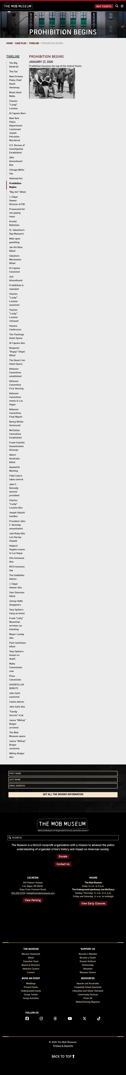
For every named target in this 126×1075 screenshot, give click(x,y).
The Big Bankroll (13, 64)
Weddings (31, 983)
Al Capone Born (17, 113)
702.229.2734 (18, 893)
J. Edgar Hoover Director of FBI (17, 200)
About (31, 957)
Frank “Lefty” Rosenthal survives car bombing (16, 624)
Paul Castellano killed (17, 644)
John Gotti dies (17, 706)
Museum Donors (88, 972)
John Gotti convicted (14, 695)
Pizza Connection (15, 677)
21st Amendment (16, 278)
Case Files (20, 43)
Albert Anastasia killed (14, 458)
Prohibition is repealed (16, 287)
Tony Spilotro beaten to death (16, 655)
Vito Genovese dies (16, 559)
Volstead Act (16, 178)
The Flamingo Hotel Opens (16, 336)
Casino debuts (16, 701)
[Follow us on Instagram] (41, 1018)
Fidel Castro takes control (16, 477)
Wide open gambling (14, 240)
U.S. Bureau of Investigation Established (17, 149)
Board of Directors (31, 965)
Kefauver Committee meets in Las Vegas (16, 399)
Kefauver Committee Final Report (15, 413)
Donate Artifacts (88, 961)
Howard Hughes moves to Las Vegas (17, 549)
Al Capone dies (17, 343)
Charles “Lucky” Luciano (13, 104)
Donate (63, 856)
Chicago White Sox (16, 171)
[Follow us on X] (84, 1018)
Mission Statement (31, 953)
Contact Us (63, 864)
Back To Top (62, 1056)
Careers (31, 972)
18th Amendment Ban (16, 161)
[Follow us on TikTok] (98, 1018)
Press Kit (87, 998)
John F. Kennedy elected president (14, 490)
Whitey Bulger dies (17, 755)
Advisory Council (31, 968)
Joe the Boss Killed (15, 249)
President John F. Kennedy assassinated (17, 525)
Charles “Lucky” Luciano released (13, 315)
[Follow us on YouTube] (70, 1018)
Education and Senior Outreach (88, 990)
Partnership (88, 965)
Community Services (88, 994)
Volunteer (88, 968)
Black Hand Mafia (15, 94)
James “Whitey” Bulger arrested (17, 724)
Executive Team (31, 961)
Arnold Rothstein (14, 223)
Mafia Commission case (15, 667)
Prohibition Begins (15, 185)
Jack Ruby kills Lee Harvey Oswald (17, 537)
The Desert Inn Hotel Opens (17, 362)
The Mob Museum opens (17, 734)
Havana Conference (15, 327)
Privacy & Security (63, 1045)
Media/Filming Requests (88, 1001)
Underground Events (31, 990)
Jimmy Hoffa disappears (16, 602)
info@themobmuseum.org (41, 893)
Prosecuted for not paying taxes (17, 212)
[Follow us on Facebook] (27, 1018)
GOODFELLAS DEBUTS (16, 686)
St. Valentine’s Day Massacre (16, 231)
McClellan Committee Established (15, 434)
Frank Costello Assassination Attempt (17, 446)
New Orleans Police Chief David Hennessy (16, 82)
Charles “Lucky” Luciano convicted (14, 299)
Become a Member (88, 953)
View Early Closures (93, 903)
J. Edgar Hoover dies (15, 585)
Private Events (31, 987)
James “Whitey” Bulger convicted (17, 744)
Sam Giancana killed (16, 594)
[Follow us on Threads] (55, 1018)
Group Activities (31, 998)
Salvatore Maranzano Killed (15, 259)
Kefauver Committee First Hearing (16, 384)
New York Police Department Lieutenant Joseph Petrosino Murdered (15, 129)
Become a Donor (88, 957)
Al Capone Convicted (14, 269)
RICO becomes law (17, 568)
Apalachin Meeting (14, 468)
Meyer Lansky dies (16, 636)
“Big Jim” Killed (17, 192)
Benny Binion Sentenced (16, 423)
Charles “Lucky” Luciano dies (15, 504)
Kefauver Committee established (15, 372)
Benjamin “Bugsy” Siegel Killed (17, 351)
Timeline (34, 43)
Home (9, 43)
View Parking (33, 900)
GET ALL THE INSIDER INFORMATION (63, 794)
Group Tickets (31, 994)
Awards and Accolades (88, 983)
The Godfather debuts (17, 577)
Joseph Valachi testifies (17, 514)
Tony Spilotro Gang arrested (17, 611)
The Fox (13, 71)
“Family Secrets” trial (16, 713)
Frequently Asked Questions (88, 987)
